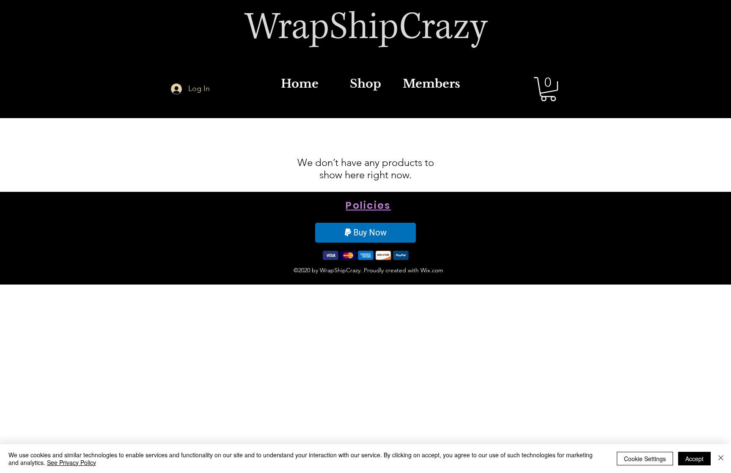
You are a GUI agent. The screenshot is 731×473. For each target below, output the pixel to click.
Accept (694, 458)
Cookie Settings (645, 458)
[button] (548, 89)
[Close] (721, 458)
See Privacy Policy (71, 462)
